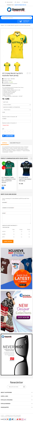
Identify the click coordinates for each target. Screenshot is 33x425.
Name (3, 112)
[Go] (24, 387)
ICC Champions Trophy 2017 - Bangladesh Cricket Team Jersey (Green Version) (9, 180)
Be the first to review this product (10, 83)
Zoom (28, 56)
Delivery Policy (15, 143)
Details (4, 143)
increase (9, 131)
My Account (10, 2)
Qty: (3, 128)
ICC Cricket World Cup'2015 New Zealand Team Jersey (25, 179)
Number (4, 118)
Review (3, 213)
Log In (18, 2)
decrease (12, 131)
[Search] (31, 18)
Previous (27, 73)
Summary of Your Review (8, 207)
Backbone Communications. (15, 416)
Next (30, 73)
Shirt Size (5, 102)
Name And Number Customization (11, 107)
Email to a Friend (7, 80)
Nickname (4, 202)
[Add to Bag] (3, 188)
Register (26, 2)
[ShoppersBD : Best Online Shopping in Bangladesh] (16, 9)
